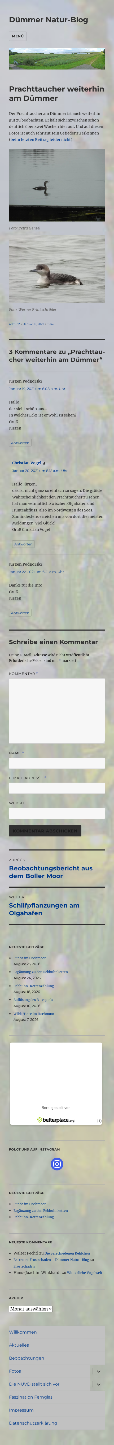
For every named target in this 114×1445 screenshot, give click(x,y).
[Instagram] (57, 1164)
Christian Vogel (26, 463)
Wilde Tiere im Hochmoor (34, 1014)
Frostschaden (24, 1266)
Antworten (20, 443)
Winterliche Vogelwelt (84, 1273)
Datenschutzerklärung (33, 1423)
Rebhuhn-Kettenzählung (34, 986)
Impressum (21, 1410)
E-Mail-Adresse (28, 778)
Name (16, 753)
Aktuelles (19, 1345)
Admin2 (14, 324)
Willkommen (23, 1332)
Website (18, 803)
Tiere (50, 324)
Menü (18, 36)
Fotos (15, 1371)
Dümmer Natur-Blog (48, 19)
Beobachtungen (26, 1358)
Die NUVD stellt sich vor (34, 1384)
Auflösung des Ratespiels (33, 1000)
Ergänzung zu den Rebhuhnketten (41, 972)
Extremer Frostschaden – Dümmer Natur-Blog (51, 1260)
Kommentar (23, 673)
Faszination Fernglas (30, 1397)
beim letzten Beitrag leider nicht (41, 139)
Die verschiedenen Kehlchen (67, 1253)
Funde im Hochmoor (30, 958)
